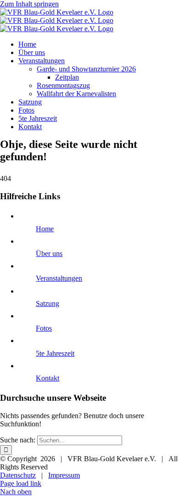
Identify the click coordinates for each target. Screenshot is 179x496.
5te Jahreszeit (55, 353)
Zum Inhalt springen (29, 4)
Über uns (49, 253)
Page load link (20, 483)
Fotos (44, 328)
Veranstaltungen (59, 278)
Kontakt (47, 378)
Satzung (47, 303)
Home (45, 229)
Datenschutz (18, 475)
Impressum (64, 475)
